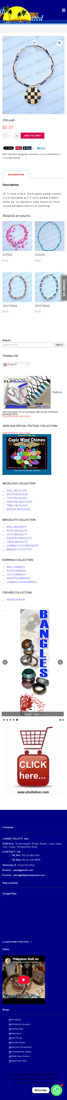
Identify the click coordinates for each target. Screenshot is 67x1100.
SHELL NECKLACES (17, 490)
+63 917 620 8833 (26, 865)
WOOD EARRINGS (16, 570)
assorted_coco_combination (44, 154)
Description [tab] (16, 174)
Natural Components (21, 1047)
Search (6, 340)
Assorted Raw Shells (21, 1051)
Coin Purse (16, 1038)
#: (15, 865)
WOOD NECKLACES (17, 494)
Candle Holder (18, 1042)
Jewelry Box (17, 1029)
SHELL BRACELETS (17, 527)
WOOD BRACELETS (17, 530)
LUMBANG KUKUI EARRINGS (22, 582)
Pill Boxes (16, 1019)
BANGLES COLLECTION (19, 549)
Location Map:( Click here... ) (17, 942)
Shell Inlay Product (20, 1056)
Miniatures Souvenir (21, 1024)
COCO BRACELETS (17, 534)
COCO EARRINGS (16, 574)
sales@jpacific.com (23, 870)
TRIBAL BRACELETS (17, 542)
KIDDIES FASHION (16, 599)
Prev (5, 662)
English (12, 364)
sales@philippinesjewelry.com (29, 875)
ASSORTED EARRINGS (18, 578)
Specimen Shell (19, 1061)
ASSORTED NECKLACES (19, 502)
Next (60, 662)
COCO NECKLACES (17, 498)
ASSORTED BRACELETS (19, 538)
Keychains (16, 1033)
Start (60, 720)
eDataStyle (46, 1082)
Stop (63, 720)
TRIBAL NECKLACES (17, 505)
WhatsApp (7, 865)
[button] (59, 43)
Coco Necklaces (11, 157)
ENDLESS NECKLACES (18, 509)
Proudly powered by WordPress (27, 1078)
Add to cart (32, 135)
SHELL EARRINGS (16, 567)
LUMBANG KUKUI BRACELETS (22, 545)
